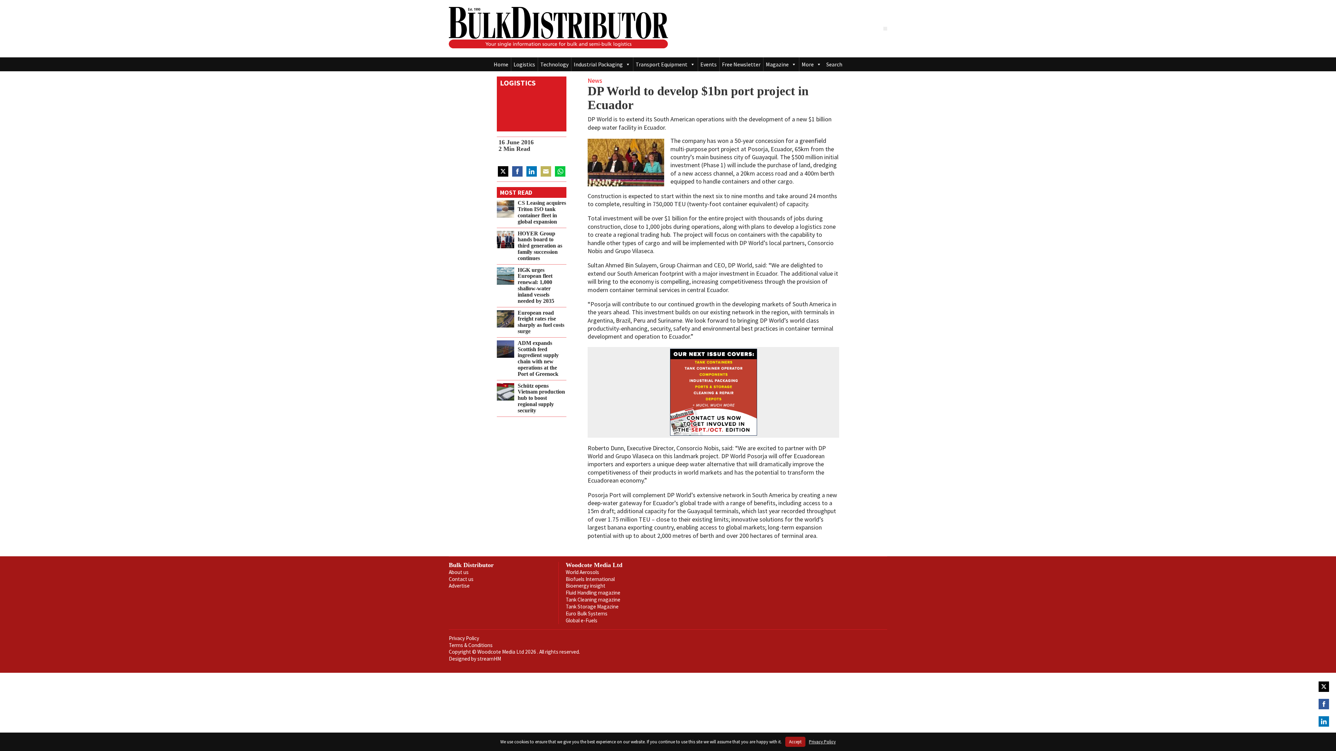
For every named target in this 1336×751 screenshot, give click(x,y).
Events (708, 64)
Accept (795, 742)
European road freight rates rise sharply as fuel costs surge (541, 322)
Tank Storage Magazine (592, 606)
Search (834, 64)
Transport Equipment (661, 64)
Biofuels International (590, 579)
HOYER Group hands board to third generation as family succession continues (540, 246)
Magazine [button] (777, 64)
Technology (554, 64)
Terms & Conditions (471, 645)
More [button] (808, 64)
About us (459, 572)
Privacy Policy (464, 638)
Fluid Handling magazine (593, 592)
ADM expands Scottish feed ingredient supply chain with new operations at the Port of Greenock (538, 358)
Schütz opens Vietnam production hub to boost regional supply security (541, 398)
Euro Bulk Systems (586, 613)
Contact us (461, 579)
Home (501, 64)
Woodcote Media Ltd (594, 565)
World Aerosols (582, 572)
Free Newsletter (741, 64)
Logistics (524, 64)
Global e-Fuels (581, 620)
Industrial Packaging (598, 64)
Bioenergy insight (585, 585)
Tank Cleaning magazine (593, 599)
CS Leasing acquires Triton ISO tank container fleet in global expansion (542, 212)
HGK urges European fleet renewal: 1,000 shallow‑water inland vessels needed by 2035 (536, 285)
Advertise (459, 585)
